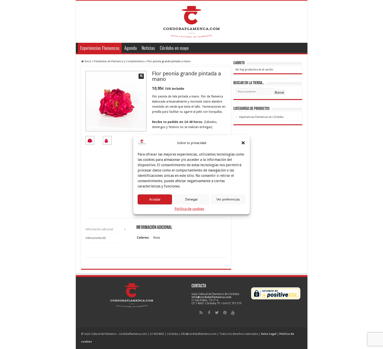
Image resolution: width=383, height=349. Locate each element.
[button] (243, 142)
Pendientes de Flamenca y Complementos (119, 61)
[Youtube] (232, 312)
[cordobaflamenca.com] (191, 21)
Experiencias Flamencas (99, 48)
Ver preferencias (228, 199)
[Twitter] (217, 312)
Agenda (130, 48)
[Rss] (201, 312)
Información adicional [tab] (99, 229)
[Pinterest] (225, 312)
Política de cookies (189, 209)
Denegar (191, 199)
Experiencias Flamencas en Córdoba (261, 117)
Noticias (148, 48)
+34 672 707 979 (231, 303)
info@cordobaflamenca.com (211, 297)
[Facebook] (209, 312)
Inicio (87, 61)
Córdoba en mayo (174, 48)
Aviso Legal (268, 333)
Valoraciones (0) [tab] (96, 238)
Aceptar (154, 199)
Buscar (279, 92)
